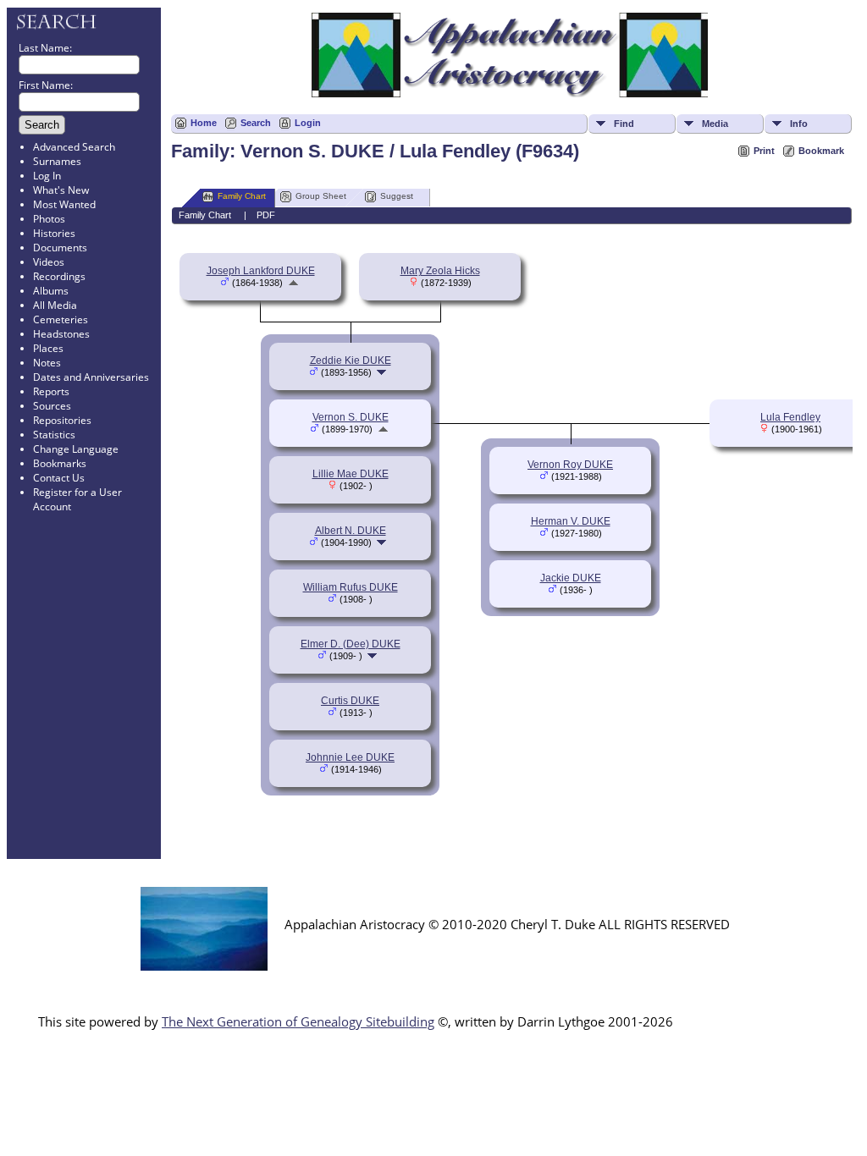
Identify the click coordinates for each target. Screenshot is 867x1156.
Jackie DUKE (570, 578)
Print (764, 151)
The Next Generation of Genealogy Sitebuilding (298, 1021)
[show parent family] (293, 283)
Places (48, 348)
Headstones (61, 334)
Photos (49, 219)
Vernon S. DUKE (350, 417)
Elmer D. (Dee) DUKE (350, 644)
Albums (51, 290)
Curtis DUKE (350, 701)
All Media (55, 305)
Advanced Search (74, 147)
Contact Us (59, 478)
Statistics (54, 434)
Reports (51, 391)
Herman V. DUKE (570, 521)
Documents (60, 247)
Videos (48, 262)
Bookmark (821, 151)
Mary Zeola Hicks (440, 271)
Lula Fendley (790, 417)
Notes (47, 362)
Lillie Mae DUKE (350, 474)
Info (799, 123)
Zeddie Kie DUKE (350, 360)
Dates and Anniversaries (91, 377)
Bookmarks (59, 463)
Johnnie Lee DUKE (350, 757)
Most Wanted (64, 204)
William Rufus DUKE (350, 587)
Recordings (59, 276)
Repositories (62, 420)
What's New (61, 190)
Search (255, 123)
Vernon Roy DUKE (570, 465)
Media (715, 123)
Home (204, 123)
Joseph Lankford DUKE (261, 271)
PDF (266, 215)
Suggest (396, 196)
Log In (47, 175)
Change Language (76, 449)
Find (624, 123)
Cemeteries (60, 319)
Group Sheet (320, 196)
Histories (54, 233)
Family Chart (242, 196)
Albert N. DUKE (350, 531)
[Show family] (383, 372)
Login (308, 123)
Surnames (57, 161)
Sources (52, 406)
